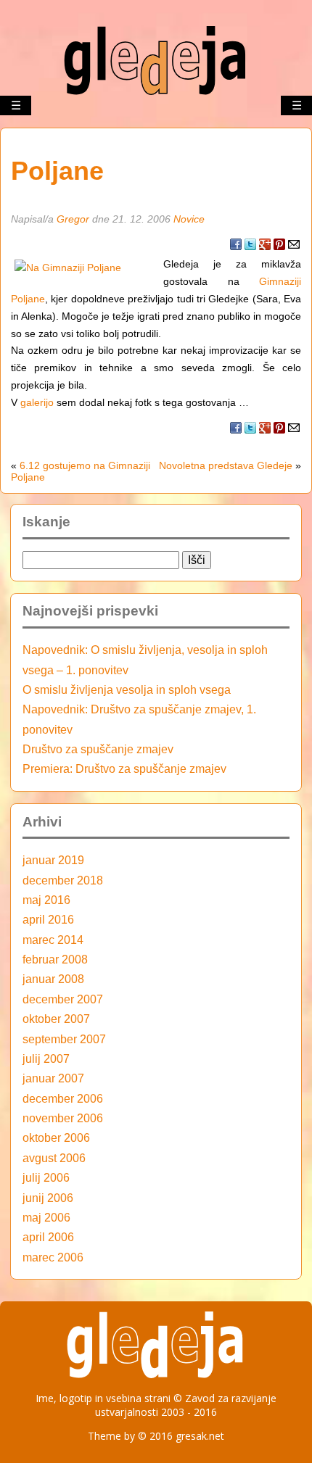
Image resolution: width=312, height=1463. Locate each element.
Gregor (73, 219)
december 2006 (62, 1098)
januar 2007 (53, 1078)
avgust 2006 (54, 1157)
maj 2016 (46, 899)
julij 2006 (46, 1177)
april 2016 (48, 919)
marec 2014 (52, 939)
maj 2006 (46, 1217)
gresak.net (200, 1436)
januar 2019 (53, 859)
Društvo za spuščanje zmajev (97, 748)
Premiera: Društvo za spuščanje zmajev (124, 768)
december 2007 (62, 999)
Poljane (57, 171)
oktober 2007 (56, 1018)
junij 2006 (47, 1197)
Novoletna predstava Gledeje (225, 465)
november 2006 (62, 1117)
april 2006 (48, 1236)
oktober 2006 (56, 1137)
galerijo (37, 402)
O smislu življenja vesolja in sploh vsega (126, 689)
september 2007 (64, 1038)
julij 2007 (46, 1058)
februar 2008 (55, 959)
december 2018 (62, 880)
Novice (189, 219)
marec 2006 (52, 1257)
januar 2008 (53, 978)
